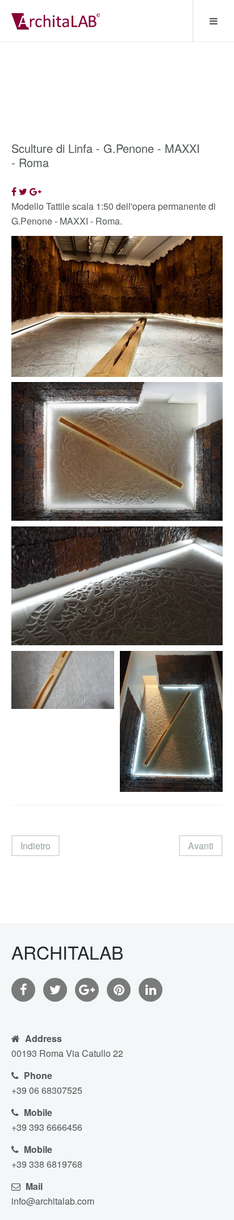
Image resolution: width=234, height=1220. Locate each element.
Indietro (35, 845)
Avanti (201, 845)
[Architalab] (55, 20)
